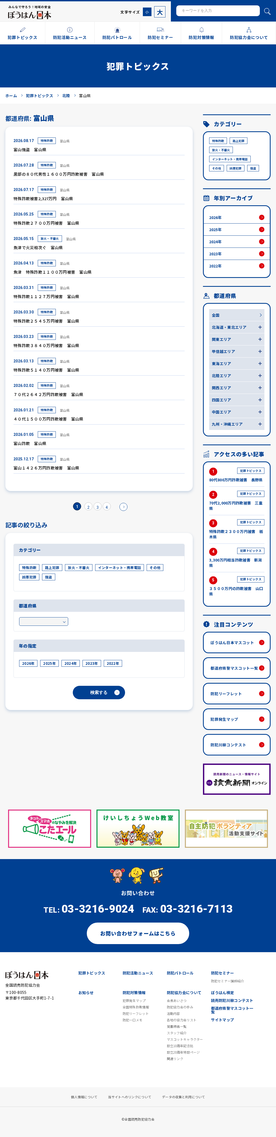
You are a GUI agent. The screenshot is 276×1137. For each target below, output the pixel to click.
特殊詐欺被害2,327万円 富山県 (43, 198)
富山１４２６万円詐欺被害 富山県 (46, 468)
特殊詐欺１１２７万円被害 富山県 (46, 296)
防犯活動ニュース (138, 973)
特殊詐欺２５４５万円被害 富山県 (46, 321)
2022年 (113, 663)
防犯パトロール (180, 973)
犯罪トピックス (91, 973)
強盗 (48, 577)
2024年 (70, 663)
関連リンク (175, 1058)
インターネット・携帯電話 (119, 567)
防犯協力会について (184, 992)
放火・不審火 (50, 238)
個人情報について (84, 1097)
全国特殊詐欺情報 (136, 1007)
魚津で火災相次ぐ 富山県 (38, 247)
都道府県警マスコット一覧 (234, 668)
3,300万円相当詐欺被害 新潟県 (235, 558)
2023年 (91, 663)
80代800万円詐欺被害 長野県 (236, 475)
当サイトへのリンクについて (129, 1097)
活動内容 (173, 1013)
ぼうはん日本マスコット (232, 642)
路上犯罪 (52, 567)
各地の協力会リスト (182, 1020)
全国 (216, 315)
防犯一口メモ (133, 1020)
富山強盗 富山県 (29, 149)
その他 (155, 567)
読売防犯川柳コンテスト (232, 1000)
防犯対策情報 (134, 992)
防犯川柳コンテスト (228, 744)
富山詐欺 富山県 (29, 443)
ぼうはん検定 (222, 992)
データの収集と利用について (183, 1097)
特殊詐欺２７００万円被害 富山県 (46, 223)
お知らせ (86, 992)
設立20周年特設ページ (183, 1052)
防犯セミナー (222, 973)
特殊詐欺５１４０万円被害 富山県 (46, 370)
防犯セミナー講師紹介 (227, 981)
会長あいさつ (177, 1000)
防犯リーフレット (226, 693)
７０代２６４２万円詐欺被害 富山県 (48, 394)
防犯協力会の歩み (180, 1007)
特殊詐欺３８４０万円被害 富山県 (46, 345)
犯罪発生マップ (224, 719)
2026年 (28, 663)
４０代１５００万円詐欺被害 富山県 (48, 419)
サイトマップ (222, 1020)
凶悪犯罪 (29, 577)
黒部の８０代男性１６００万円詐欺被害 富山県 (58, 174)
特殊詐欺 (47, 140)
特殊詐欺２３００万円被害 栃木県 (236, 529)
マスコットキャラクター (185, 1039)
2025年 (49, 663)
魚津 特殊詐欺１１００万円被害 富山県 (52, 272)
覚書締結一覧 (177, 1026)
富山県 (65, 141)
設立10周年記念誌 (180, 1045)
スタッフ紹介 (177, 1032)
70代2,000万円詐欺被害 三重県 (236, 501)
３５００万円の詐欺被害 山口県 (236, 586)
